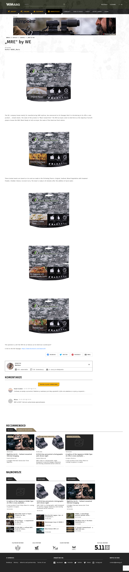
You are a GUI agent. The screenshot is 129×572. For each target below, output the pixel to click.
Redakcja (9, 562)
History (16, 562)
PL (119, 4)
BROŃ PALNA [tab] (41, 479)
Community (67, 11)
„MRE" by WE (31, 37)
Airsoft (13, 11)
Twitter (79, 562)
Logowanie (113, 4)
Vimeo (88, 562)
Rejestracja (104, 4)
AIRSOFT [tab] (10, 479)
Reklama (15, 16)
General (22, 37)
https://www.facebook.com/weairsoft (34, 348)
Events (88, 11)
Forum (106, 11)
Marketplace (55, 11)
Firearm (26, 11)
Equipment (39, 11)
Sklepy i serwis (97, 11)
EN (121, 4)
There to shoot (78, 11)
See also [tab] (10, 430)
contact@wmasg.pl (116, 562)
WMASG (8, 37)
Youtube (70, 562)
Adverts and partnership (28, 562)
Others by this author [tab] (25, 430)
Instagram (98, 562)
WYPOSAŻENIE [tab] (72, 479)
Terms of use (41, 562)
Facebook (59, 562)
